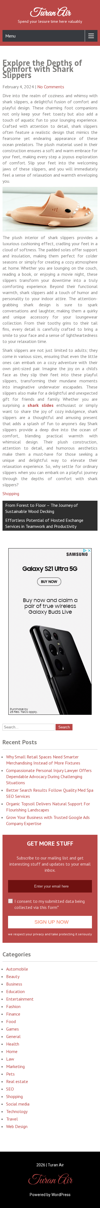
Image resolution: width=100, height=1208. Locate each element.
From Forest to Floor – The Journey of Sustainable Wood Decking (41, 508)
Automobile (17, 969)
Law (10, 1059)
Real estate (17, 1081)
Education (15, 991)
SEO (10, 1089)
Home (12, 1051)
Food (11, 1021)
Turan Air (50, 13)
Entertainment (20, 999)
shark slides (40, 405)
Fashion (13, 1006)
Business (14, 984)
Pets (10, 1074)
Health (12, 1044)
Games (12, 1029)
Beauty (12, 976)
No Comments (50, 86)
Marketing (15, 1066)
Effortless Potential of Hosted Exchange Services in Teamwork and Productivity (44, 523)
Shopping (10, 493)
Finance (13, 1014)
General (13, 1036)
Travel (12, 1119)
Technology (17, 1111)
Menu (10, 36)
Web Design (17, 1126)
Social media (17, 1104)
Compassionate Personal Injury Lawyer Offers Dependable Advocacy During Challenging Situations (49, 776)
